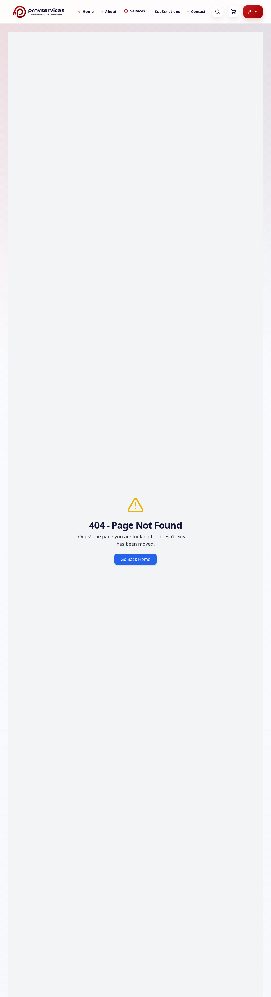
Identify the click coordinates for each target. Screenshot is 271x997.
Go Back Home (135, 559)
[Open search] (217, 12)
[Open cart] (233, 12)
